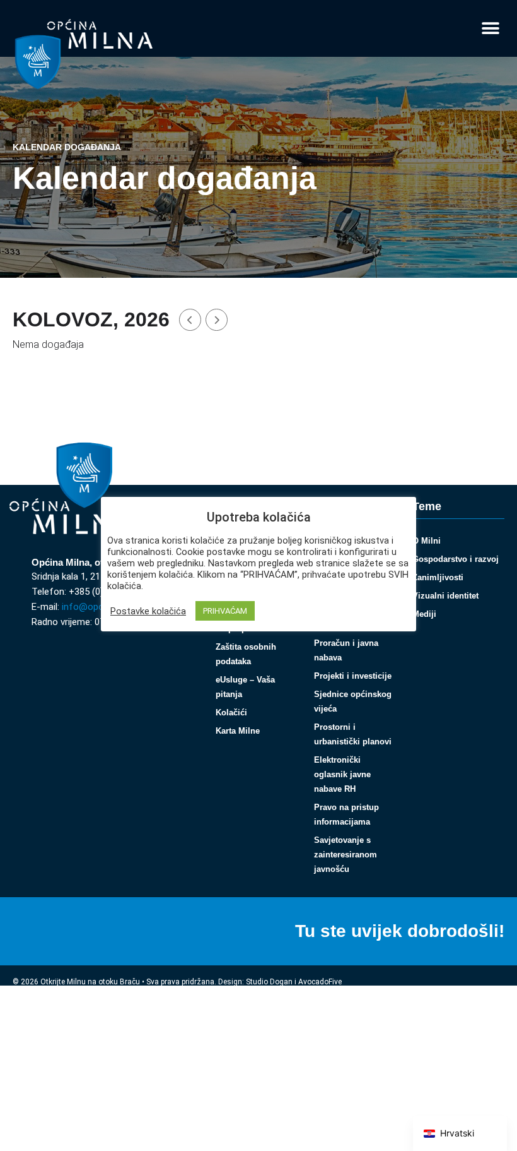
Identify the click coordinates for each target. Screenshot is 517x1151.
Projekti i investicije (353, 676)
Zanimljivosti (437, 577)
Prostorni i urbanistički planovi (353, 734)
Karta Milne (238, 731)
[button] (490, 29)
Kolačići (231, 712)
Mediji (424, 614)
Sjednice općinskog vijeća (353, 701)
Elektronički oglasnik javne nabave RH (342, 774)
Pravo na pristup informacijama (346, 814)
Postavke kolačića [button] (148, 611)
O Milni (426, 541)
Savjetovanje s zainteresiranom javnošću (345, 854)
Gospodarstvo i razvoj (455, 559)
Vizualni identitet (445, 595)
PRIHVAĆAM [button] (225, 611)
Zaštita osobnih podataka (246, 654)
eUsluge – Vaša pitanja (245, 687)
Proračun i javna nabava (346, 650)
